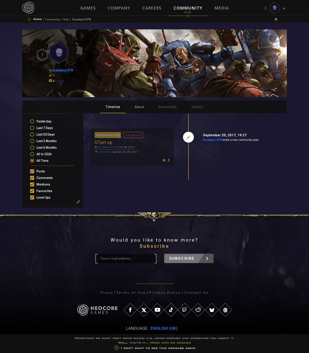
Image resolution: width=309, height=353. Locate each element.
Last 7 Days (44, 128)
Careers (152, 8)
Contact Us (196, 293)
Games (88, 8)
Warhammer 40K (108, 135)
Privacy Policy (165, 293)
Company (119, 8)
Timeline (113, 107)
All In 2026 (44, 154)
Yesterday (43, 121)
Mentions (43, 184)
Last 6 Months (46, 147)
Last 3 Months (46, 141)
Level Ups (43, 197)
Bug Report (134, 135)
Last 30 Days (45, 134)
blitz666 (106, 152)
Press (106, 293)
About (139, 107)
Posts (40, 171)
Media (221, 8)
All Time (42, 160)
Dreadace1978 (212, 139)
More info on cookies (170, 342)
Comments (44, 178)
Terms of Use (131, 293)
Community (188, 8)
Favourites (44, 191)
